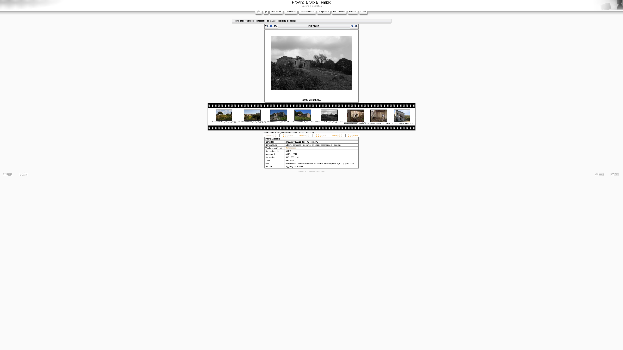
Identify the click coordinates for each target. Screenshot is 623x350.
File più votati (339, 12)
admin (288, 145)
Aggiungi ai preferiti (294, 166)
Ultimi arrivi (291, 12)
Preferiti (352, 12)
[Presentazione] (275, 27)
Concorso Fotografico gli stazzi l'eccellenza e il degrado (272, 21)
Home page (239, 21)
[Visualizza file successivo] (356, 27)
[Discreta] (304, 136)
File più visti (323, 12)
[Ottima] (337, 136)
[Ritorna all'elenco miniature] (267, 27)
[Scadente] (287, 136)
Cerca (363, 12)
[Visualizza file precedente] (352, 27)
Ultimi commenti (307, 12)
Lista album (276, 12)
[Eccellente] (353, 136)
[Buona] (320, 136)
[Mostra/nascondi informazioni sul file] (271, 27)
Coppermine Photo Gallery (316, 171)
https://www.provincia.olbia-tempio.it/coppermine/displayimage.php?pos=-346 (320, 163)
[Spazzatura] (271, 136)
